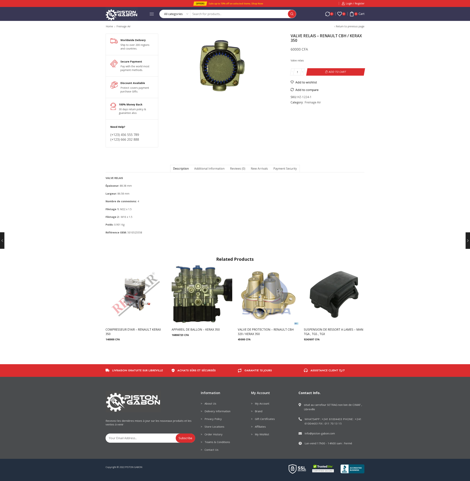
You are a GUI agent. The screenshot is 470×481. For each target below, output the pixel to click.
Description (181, 169)
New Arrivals (259, 169)
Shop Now (257, 3)
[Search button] (292, 14)
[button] (200, 3)
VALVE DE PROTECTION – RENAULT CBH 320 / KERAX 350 (266, 332)
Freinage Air (123, 26)
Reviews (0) (237, 169)
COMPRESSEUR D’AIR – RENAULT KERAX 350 (133, 332)
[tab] (180, 168)
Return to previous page (350, 26)
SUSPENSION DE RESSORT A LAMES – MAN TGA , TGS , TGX (333, 332)
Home (109, 26)
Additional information (209, 169)
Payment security (285, 169)
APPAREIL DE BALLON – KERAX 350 (196, 330)
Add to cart (337, 72)
